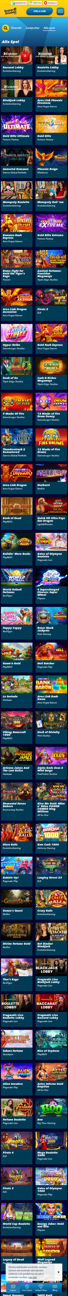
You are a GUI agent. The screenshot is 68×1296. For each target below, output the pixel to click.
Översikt (16, 28)
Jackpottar (32, 28)
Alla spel (49, 28)
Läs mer (33, 1277)
